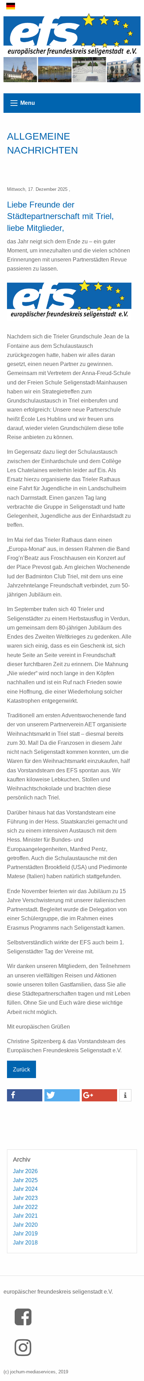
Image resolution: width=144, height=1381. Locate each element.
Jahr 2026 (25, 1171)
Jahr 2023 (25, 1198)
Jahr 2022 (25, 1207)
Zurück (21, 1069)
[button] (24, 1095)
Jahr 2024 (25, 1189)
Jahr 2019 (25, 1233)
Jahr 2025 (25, 1180)
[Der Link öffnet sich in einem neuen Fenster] (25, 1322)
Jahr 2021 (25, 1216)
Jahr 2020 (25, 1225)
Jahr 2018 (25, 1243)
